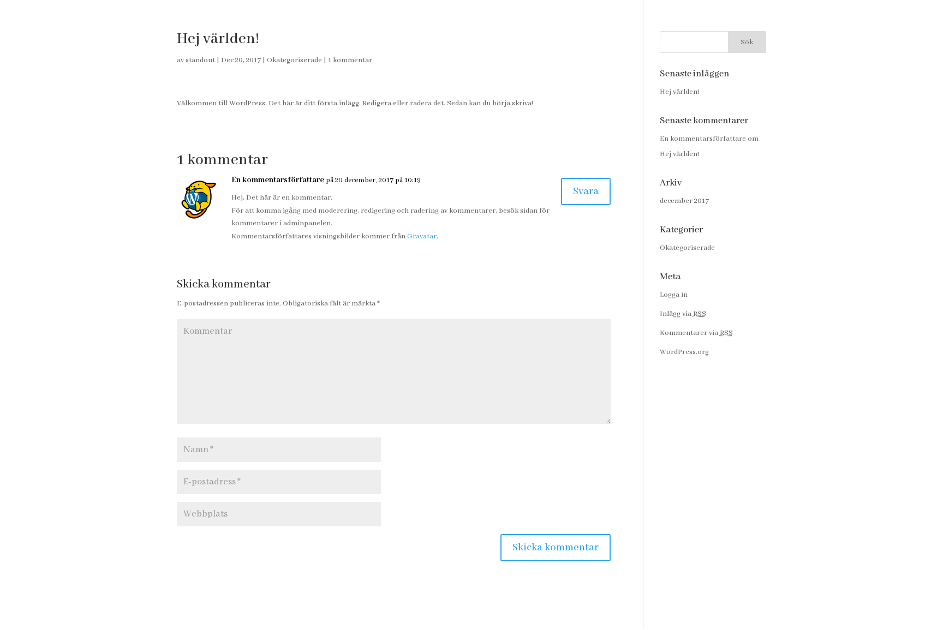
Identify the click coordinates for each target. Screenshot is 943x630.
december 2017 (684, 201)
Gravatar (422, 236)
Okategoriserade (294, 60)
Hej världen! (679, 92)
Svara (586, 191)
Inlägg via (683, 314)
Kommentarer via (696, 333)
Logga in (674, 294)
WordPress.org (684, 352)
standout (200, 60)
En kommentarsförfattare (277, 180)
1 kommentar (350, 60)
